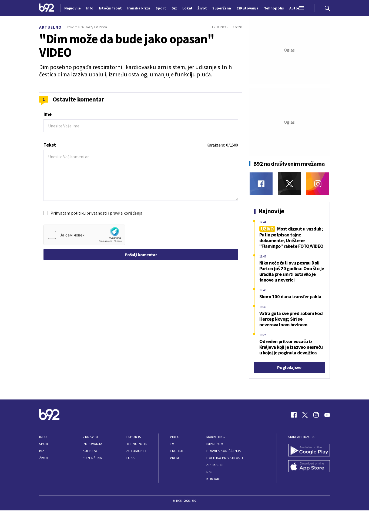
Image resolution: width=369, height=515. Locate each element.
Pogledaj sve (289, 367)
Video (175, 437)
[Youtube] (327, 415)
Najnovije (72, 8)
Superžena (92, 458)
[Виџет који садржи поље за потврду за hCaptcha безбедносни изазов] (84, 235)
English (176, 451)
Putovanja (92, 444)
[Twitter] (289, 183)
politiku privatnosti (89, 213)
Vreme (175, 458)
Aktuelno (50, 27)
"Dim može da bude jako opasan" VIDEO (126, 45)
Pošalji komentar (141, 254)
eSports (133, 437)
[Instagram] (317, 183)
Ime (47, 114)
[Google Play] (309, 451)
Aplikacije (215, 465)
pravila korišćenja (126, 213)
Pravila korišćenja (223, 451)
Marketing (215, 437)
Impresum (214, 444)
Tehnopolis (136, 444)
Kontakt (213, 479)
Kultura (90, 451)
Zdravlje (91, 437)
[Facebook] (261, 183)
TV (172, 444)
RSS (209, 472)
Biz (42, 451)
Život (44, 458)
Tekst (49, 145)
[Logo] (46, 8)
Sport (44, 444)
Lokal (131, 458)
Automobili (136, 451)
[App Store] (309, 467)
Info (43, 437)
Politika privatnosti (224, 458)
